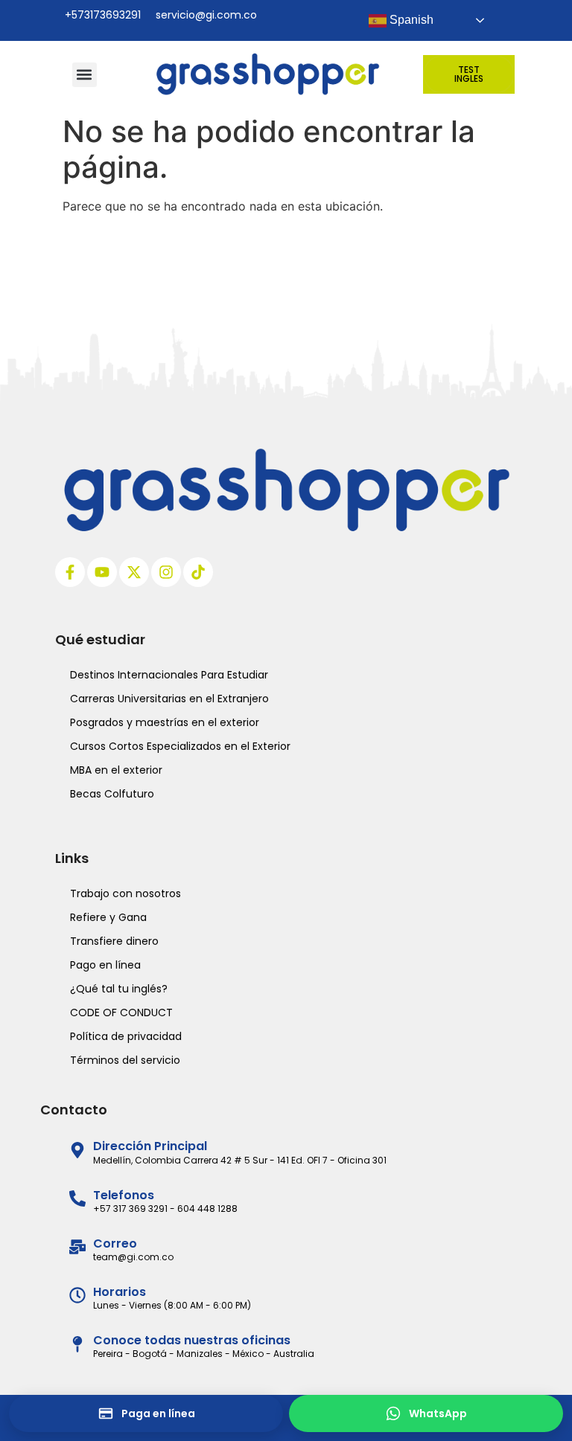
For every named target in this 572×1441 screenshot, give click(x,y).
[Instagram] (166, 572)
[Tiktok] (198, 572)
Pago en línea (105, 964)
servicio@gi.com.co (206, 14)
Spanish (410, 19)
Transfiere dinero (114, 941)
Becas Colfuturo (112, 793)
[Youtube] (102, 572)
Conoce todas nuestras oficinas (191, 1340)
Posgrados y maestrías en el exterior (164, 722)
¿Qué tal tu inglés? (119, 988)
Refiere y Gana (108, 917)
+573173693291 (103, 14)
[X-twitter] (134, 572)
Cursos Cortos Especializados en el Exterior (180, 746)
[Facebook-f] (70, 572)
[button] (84, 74)
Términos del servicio (125, 1060)
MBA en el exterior (116, 770)
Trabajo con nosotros (125, 893)
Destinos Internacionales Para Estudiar (169, 674)
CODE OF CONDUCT (121, 1012)
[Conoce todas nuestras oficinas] (77, 1344)
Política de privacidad (126, 1036)
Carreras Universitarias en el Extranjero (169, 698)
